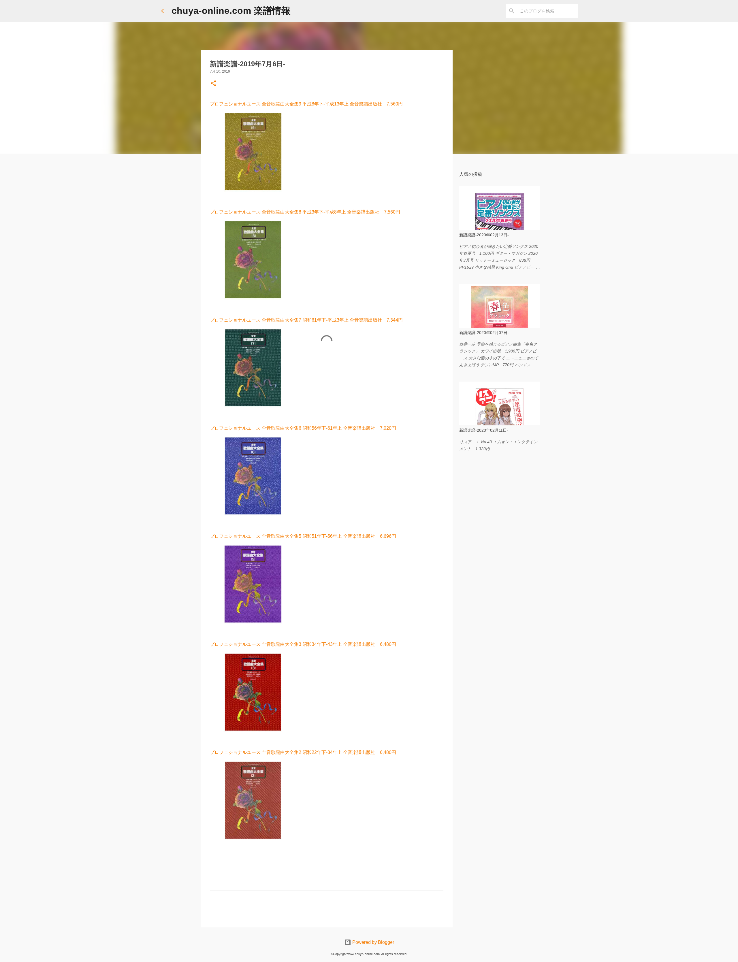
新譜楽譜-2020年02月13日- (484, 235)
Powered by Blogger (372, 942)
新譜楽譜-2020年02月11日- (483, 430)
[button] (213, 84)
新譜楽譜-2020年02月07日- (484, 332)
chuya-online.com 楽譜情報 (231, 10)
